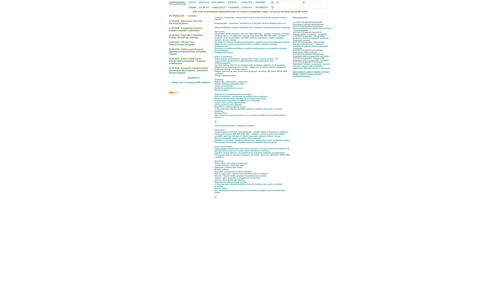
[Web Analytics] (174, 93)
